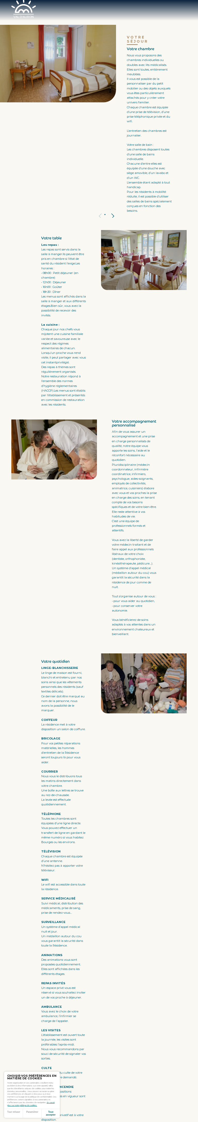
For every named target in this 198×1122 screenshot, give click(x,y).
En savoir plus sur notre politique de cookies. (31, 1103)
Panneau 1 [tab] (104, 214)
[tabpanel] (58, 63)
